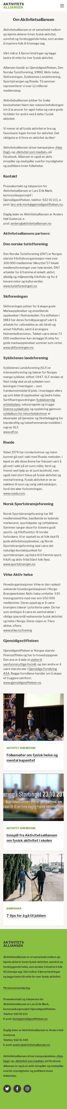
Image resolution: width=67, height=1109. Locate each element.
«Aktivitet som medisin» (32, 152)
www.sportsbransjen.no (19, 564)
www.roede (11, 493)
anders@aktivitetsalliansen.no (31, 223)
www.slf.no (10, 432)
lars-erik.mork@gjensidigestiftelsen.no (37, 204)
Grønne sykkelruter (16, 409)
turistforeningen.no (24, 286)
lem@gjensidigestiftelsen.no (30, 1018)
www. (7, 286)
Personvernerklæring (16, 988)
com (22, 493)
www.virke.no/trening (17, 630)
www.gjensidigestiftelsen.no (22, 682)
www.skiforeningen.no (18, 347)
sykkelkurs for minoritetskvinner (25, 413)
